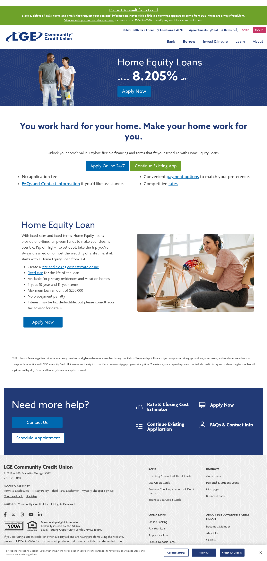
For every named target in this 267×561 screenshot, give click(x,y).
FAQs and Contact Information (51, 183)
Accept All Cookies (232, 552)
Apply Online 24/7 (107, 165)
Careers (211, 540)
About (258, 41)
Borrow (189, 41)
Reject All (204, 552)
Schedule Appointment (38, 438)
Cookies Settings (176, 552)
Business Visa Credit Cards (165, 499)
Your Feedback (13, 496)
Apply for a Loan (159, 535)
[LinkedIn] (40, 514)
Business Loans (215, 496)
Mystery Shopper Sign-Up (98, 490)
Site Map (31, 496)
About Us (212, 533)
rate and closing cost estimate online (70, 266)
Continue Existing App (156, 165)
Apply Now (134, 91)
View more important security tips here (89, 20)
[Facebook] (5, 514)
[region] (133, 553)
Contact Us (37, 422)
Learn (240, 41)
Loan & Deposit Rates (162, 542)
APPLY (245, 29)
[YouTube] (31, 514)
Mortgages (213, 489)
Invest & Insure (215, 41)
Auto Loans (213, 476)
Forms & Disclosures (16, 490)
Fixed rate (35, 272)
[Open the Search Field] (235, 30)
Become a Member (218, 526)
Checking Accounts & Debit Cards (170, 476)
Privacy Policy (40, 490)
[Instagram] (22, 514)
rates (173, 183)
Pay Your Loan (157, 528)
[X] (13, 514)
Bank (171, 41)
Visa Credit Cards (159, 482)
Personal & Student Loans (222, 482)
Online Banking (158, 522)
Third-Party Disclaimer (65, 490)
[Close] (260, 552)
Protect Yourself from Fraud (133, 10)
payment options (183, 176)
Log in (259, 29)
